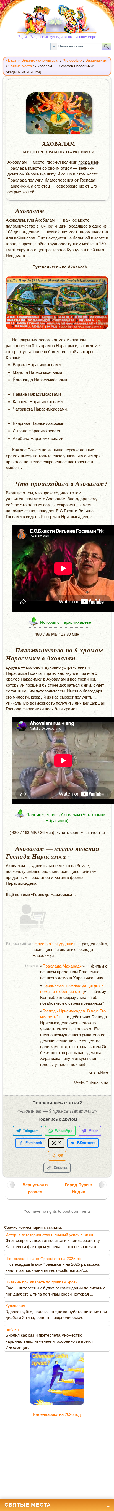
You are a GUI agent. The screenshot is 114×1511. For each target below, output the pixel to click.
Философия (72, 60)
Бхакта (35, 673)
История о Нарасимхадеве (65, 622)
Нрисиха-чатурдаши (54, 943)
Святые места (20, 66)
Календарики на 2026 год (57, 1414)
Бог (43, 997)
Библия (12, 1330)
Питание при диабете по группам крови (42, 1282)
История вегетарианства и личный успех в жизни (50, 1235)
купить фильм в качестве (80, 832)
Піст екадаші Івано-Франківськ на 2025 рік (43, 1259)
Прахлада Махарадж (62, 966)
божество (57, 351)
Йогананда (23, 379)
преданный (88, 162)
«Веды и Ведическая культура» (32, 60)
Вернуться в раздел (35, 1188)
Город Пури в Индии (78, 1188)
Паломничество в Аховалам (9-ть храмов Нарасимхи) (65, 817)
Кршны (12, 357)
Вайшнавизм (96, 60)
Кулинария (15, 1306)
